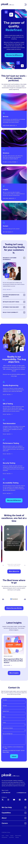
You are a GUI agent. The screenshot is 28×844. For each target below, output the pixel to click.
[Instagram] (8, 800)
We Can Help (7, 807)
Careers (5, 823)
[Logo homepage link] (10, 775)
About (4, 818)
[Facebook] (25, 800)
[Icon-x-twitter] (2, 800)
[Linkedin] (20, 800)
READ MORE (7, 394)
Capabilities (6, 813)
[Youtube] (14, 800)
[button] (3, 565)
